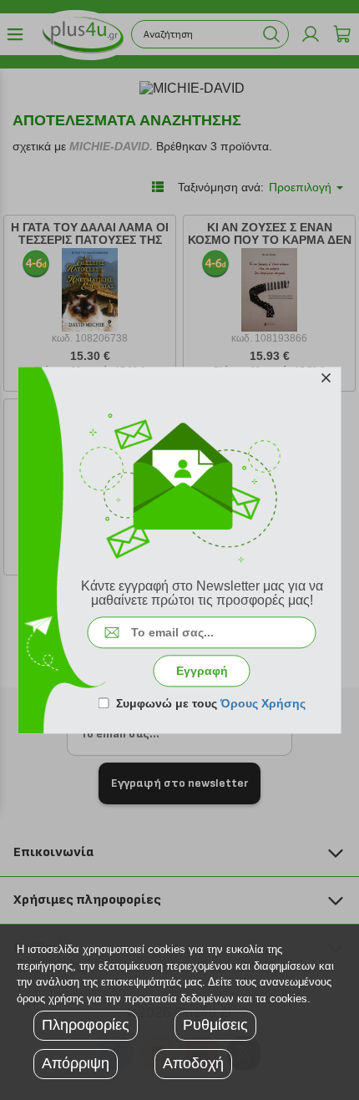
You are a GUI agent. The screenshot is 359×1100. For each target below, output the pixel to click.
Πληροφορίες (85, 1024)
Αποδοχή (193, 1063)
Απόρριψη (75, 1063)
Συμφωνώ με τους (211, 703)
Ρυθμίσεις (215, 1024)
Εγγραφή (202, 670)
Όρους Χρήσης (263, 703)
